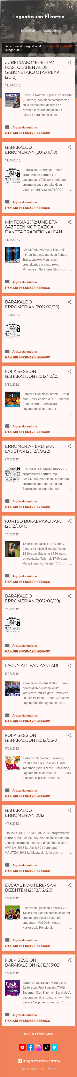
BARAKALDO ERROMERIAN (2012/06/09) (32, 598)
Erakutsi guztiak (58, 46)
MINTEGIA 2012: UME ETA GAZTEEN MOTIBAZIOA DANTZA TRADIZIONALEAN (33, 227)
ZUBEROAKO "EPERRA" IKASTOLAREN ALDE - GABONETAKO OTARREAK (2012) (32, 70)
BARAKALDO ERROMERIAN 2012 (25, 813)
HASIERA (28, 30)
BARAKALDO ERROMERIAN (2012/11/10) (31, 150)
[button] (69, 63)
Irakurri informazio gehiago (27, 133)
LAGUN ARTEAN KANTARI (31, 665)
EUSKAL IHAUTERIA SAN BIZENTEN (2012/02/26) (30, 888)
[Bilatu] (71, 8)
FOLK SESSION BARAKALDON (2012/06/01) (32, 738)
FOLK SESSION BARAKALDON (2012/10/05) (32, 374)
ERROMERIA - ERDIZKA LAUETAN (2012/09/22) (29, 449)
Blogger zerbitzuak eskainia (41, 1061)
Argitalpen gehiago (38, 1034)
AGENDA (49, 30)
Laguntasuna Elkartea (38, 17)
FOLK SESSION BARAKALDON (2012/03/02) (33, 963)
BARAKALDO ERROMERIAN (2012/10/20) (32, 304)
